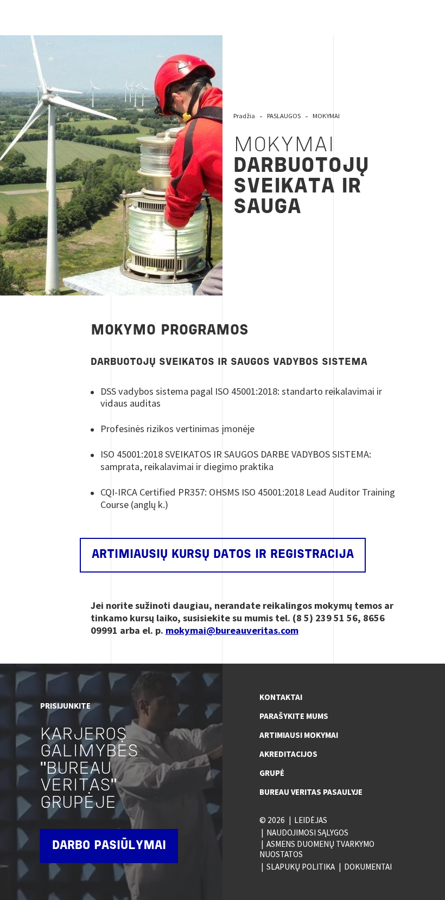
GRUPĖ (271, 773)
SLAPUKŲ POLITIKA (300, 867)
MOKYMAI (326, 116)
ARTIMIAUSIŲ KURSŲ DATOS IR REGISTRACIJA (223, 555)
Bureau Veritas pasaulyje (311, 792)
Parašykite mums (293, 716)
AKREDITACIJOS (288, 754)
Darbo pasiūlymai (109, 846)
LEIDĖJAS (310, 820)
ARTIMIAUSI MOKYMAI (298, 735)
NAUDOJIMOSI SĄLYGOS (307, 832)
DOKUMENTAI (368, 867)
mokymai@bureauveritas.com (232, 630)
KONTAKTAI (280, 697)
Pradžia (244, 116)
